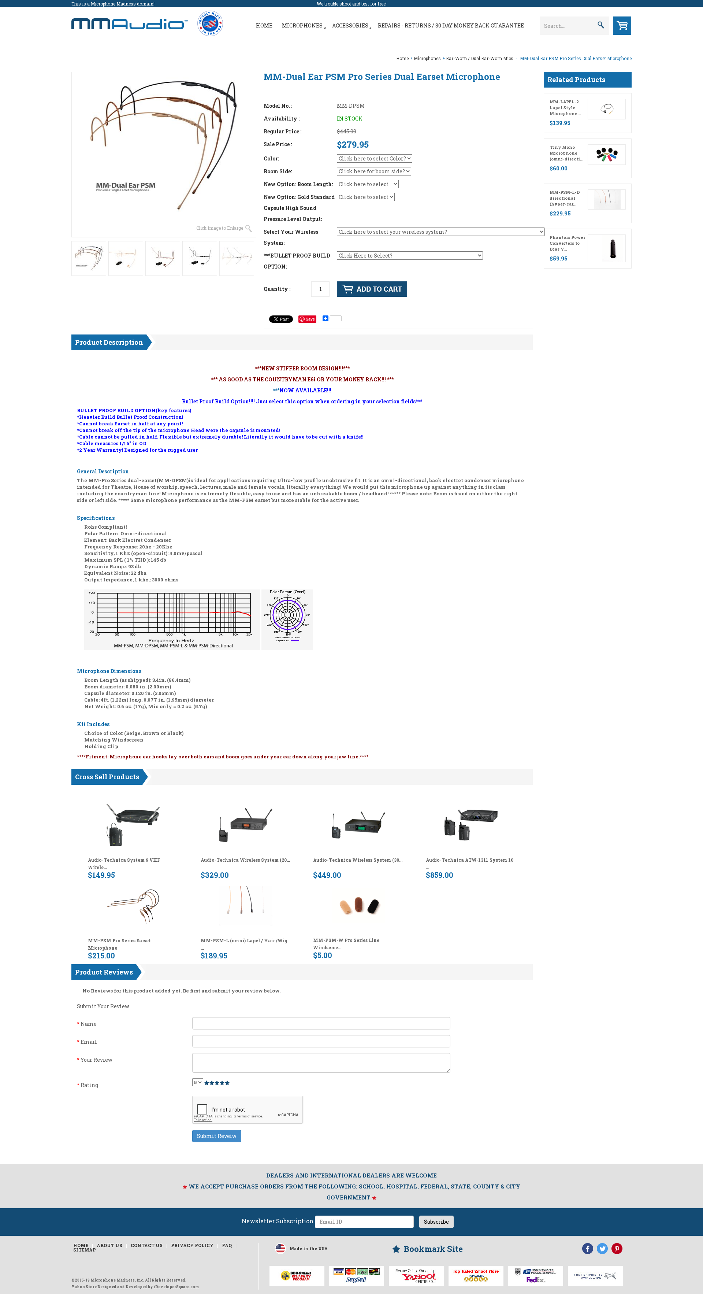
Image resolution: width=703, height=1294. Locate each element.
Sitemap (84, 1250)
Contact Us (147, 1245)
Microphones (302, 25)
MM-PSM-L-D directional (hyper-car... (565, 198)
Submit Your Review (103, 1006)
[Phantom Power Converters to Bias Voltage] (613, 248)
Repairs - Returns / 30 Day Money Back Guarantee (451, 25)
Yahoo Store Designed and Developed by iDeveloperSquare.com (135, 1286)
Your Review (94, 1059)
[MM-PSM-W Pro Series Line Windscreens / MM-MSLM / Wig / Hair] (358, 904)
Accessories (350, 25)
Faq (227, 1245)
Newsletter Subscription (277, 1221)
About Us (109, 1245)
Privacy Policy (192, 1245)
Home (264, 25)
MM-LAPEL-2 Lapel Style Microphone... (565, 107)
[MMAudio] (129, 20)
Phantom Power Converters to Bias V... (567, 243)
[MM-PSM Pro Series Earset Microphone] (133, 905)
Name (87, 1023)
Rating (87, 1085)
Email (87, 1041)
